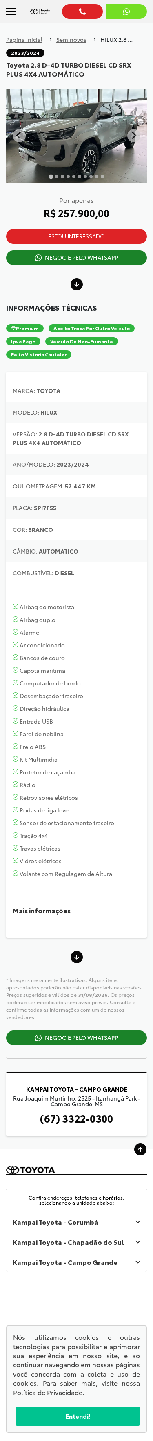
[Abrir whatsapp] (126, 11)
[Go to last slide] (19, 135)
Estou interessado (76, 236)
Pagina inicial (24, 39)
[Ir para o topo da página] (140, 1149)
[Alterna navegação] (11, 11)
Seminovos (71, 39)
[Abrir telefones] (82, 11)
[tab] (51, 176)
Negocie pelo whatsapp (81, 257)
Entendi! (78, 1416)
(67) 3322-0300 (76, 1118)
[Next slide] (133, 135)
